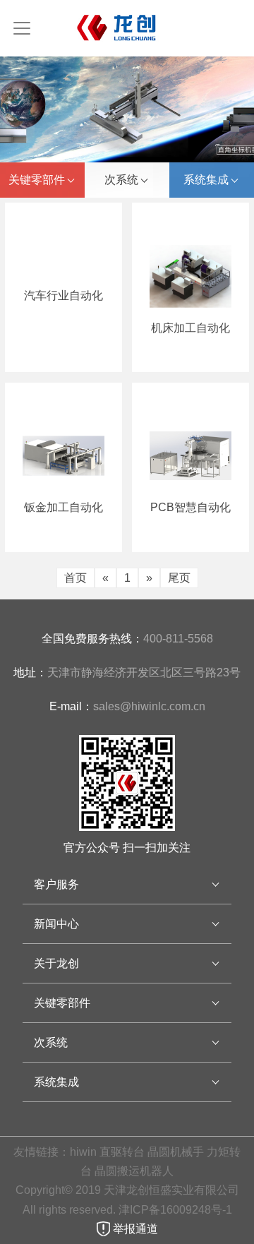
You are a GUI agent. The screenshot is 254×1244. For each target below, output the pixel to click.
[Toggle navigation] (21, 28)
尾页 (179, 578)
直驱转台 (122, 1152)
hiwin (83, 1152)
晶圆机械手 (175, 1152)
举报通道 (134, 1229)
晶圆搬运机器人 (134, 1171)
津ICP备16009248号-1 (177, 1210)
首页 (75, 578)
